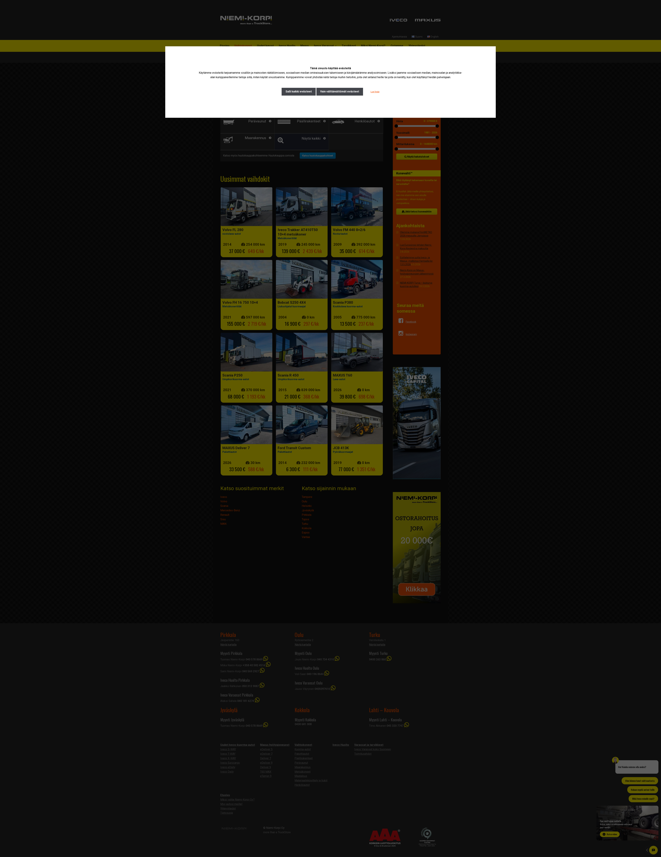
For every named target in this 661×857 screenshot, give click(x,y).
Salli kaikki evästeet (299, 91)
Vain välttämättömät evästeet (339, 91)
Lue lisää (375, 91)
